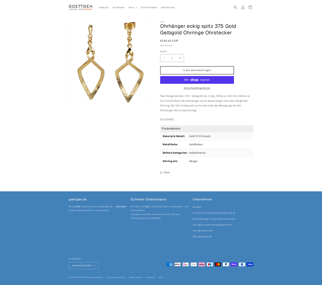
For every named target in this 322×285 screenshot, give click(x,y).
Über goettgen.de (202, 236)
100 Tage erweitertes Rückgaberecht (212, 224)
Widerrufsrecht (136, 277)
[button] (132, 7)
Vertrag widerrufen (203, 230)
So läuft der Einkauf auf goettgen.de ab (214, 212)
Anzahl (163, 51)
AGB (160, 277)
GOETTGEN (80, 277)
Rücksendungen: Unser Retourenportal (214, 218)
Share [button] (167, 172)
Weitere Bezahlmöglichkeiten (197, 88)
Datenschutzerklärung (116, 277)
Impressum (150, 277)
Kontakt (197, 206)
